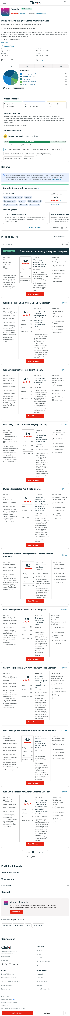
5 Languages (43, 60)
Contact (48, 1013)
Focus (26, 66)
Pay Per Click (26, 79)
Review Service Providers (8, 978)
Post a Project (5, 989)
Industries (43, 66)
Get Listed (40, 974)
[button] (30, 244)
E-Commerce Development (41, 149)
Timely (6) (28, 197)
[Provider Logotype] (5, 12)
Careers (39, 954)
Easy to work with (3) (10, 205)
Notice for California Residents (9, 1002)
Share (23, 251)
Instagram (39, 925)
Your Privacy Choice (6, 999)
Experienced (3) (34, 205)
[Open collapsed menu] (5, 3)
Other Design (30, 154)
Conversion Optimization (29, 81)
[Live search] (65, 3)
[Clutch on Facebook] (2, 964)
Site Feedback (5, 956)
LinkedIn (8, 925)
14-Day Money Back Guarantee (10, 981)
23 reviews (21, 14)
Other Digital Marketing (44, 154)
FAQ (38, 965)
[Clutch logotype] (35, 2)
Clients (60, 66)
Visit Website (18, 1013)
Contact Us (4, 960)
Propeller (15, 9)
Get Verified (40, 978)
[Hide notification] (66, 175)
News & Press (41, 958)
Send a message (16, 911)
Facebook (20, 925)
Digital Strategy (29, 158)
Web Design (26, 149)
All (5, 149)
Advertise (39, 985)
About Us (39, 950)
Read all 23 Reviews (35, 228)
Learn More (55, 179)
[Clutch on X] (6, 964)
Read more (4, 42)
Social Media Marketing (29, 84)
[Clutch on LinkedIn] (17, 964)
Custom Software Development (14, 154)
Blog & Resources (6, 985)
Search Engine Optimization (30, 74)
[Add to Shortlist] (66, 1013)
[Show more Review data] (35, 294)
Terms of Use (4, 1005)
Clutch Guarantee (42, 981)
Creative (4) (22, 201)
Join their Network (40, 13)
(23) (60, 200)
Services (10, 66)
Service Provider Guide (43, 989)
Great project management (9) (13, 197)
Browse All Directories (7, 974)
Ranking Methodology (43, 961)
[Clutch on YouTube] (14, 964)
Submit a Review (59, 237)
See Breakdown (55, 204)
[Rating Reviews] (14, 13)
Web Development (27, 76)
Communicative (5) (10, 201)
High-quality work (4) (34, 201)
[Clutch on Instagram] (10, 964)
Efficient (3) (23, 205)
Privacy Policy (5, 996)
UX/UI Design (56, 149)
